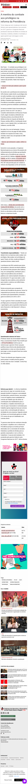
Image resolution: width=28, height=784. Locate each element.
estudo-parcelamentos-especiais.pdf (8, 532)
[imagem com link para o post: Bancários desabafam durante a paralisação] (14, 648)
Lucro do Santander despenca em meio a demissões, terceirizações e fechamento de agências (17, 676)
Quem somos (18, 759)
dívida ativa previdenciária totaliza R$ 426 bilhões (12, 206)
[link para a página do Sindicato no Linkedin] (24, 1)
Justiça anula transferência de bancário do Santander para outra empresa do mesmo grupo (17, 698)
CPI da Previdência (7, 343)
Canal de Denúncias (7, 7)
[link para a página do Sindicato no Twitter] (19, 1)
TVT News (11, 766)
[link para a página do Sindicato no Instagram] (21, 1)
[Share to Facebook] (1, 43)
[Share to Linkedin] (11, 43)
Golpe (20, 579)
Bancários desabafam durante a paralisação (12, 659)
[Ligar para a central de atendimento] (1, 733)
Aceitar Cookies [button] (19, 779)
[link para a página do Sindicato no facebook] (17, 1)
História (12, 759)
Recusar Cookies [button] (8, 779)
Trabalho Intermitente (15, 584)
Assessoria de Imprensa (14, 757)
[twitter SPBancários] (2, 713)
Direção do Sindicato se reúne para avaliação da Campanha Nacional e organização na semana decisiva (13, 612)
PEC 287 (15, 579)
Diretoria (22, 757)
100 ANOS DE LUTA (5, 1)
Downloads (3, 759)
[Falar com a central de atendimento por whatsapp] (3, 733)
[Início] (8, 5)
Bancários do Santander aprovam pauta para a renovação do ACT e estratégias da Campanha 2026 (17, 692)
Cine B (7, 766)
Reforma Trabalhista (14, 582)
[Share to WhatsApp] (8, 43)
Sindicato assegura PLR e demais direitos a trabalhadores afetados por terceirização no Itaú (17, 687)
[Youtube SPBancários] (11, 713)
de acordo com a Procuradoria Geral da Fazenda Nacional (13, 159)
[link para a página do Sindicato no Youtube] (26, 1)
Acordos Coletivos (4, 757)
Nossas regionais (4, 741)
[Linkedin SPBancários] (6, 713)
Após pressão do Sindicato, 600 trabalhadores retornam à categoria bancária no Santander (16, 681)
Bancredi (2, 766)
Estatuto (8, 759)
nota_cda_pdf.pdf (6, 536)
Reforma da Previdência (7, 579)
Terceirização (5, 584)
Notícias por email (7, 719)
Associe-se (24, 7)
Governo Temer (5, 582)
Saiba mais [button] (16, 776)
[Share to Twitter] (4, 43)
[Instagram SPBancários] (8, 713)
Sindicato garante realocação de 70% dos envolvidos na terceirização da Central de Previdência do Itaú (17, 670)
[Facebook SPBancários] (4, 713)
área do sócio (16, 7)
